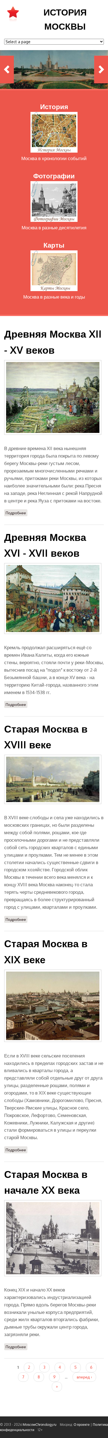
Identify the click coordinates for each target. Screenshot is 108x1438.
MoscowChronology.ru (39, 1424)
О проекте (82, 1424)
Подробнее (16, 512)
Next (101, 69)
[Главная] (13, 21)
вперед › (84, 1377)
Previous (7, 69)
